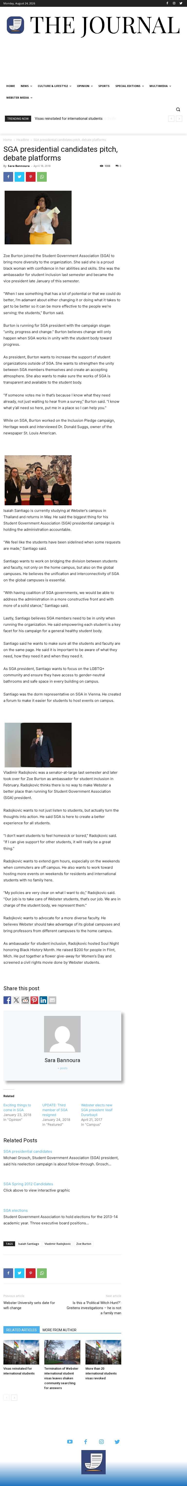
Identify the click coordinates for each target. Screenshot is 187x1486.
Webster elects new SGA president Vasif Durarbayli (96, 1110)
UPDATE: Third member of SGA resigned (54, 1110)
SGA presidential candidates (27, 1151)
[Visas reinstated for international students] (21, 1352)
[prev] (171, 119)
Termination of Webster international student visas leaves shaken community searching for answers (61, 1378)
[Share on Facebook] (7, 1000)
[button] (178, 109)
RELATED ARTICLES (21, 1330)
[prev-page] (6, 1398)
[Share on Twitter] (16, 1000)
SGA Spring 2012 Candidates (28, 1184)
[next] (179, 119)
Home (7, 140)
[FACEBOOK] (85, 1442)
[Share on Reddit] (25, 1000)
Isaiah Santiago (28, 1243)
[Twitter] (181, 3)
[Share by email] (52, 1000)
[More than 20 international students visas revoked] (103, 1352)
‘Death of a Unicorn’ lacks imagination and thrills (73, 118)
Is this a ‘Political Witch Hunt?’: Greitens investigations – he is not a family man (94, 1308)
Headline (23, 140)
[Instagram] (174, 3)
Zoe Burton (83, 1243)
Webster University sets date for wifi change (29, 1305)
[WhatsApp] (42, 177)
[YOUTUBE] (69, 1442)
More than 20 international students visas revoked (101, 1373)
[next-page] (14, 1398)
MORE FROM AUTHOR (59, 1330)
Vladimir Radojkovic (58, 1243)
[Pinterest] (31, 177)
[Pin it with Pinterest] (34, 1000)
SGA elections (15, 1210)
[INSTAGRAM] (101, 1442)
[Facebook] (167, 3)
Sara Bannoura (19, 166)
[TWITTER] (117, 1442)
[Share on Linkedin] (43, 1000)
